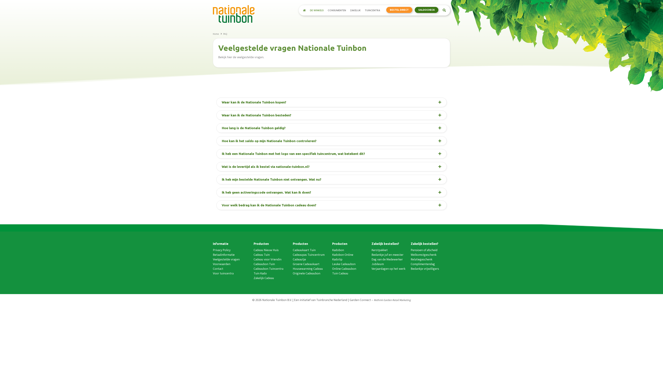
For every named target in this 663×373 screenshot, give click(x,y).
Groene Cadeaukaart (306, 264)
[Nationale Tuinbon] (233, 14)
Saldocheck (426, 9)
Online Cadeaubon (344, 269)
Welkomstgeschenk (423, 255)
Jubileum (378, 264)
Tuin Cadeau (340, 273)
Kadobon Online (342, 255)
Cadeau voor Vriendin (267, 259)
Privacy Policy (221, 250)
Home (216, 33)
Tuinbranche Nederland (331, 300)
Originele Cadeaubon (306, 273)
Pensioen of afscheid (424, 250)
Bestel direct (399, 9)
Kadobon (338, 250)
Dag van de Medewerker (387, 259)
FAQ (225, 33)
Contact (218, 269)
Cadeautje (299, 259)
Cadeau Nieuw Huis (266, 250)
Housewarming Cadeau (308, 269)
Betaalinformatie (224, 255)
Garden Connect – (380, 300)
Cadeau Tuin (262, 255)
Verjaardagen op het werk (388, 269)
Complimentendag (423, 264)
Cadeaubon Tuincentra (268, 269)
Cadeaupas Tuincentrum (309, 255)
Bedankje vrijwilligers (425, 269)
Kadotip (337, 259)
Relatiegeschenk (421, 259)
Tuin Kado (260, 273)
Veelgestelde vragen (226, 259)
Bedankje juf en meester (387, 255)
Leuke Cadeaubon (343, 264)
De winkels (317, 10)
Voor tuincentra (223, 273)
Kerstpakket (380, 250)
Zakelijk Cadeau (264, 278)
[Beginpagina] (304, 10)
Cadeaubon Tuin (264, 264)
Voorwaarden (221, 264)
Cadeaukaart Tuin (304, 250)
